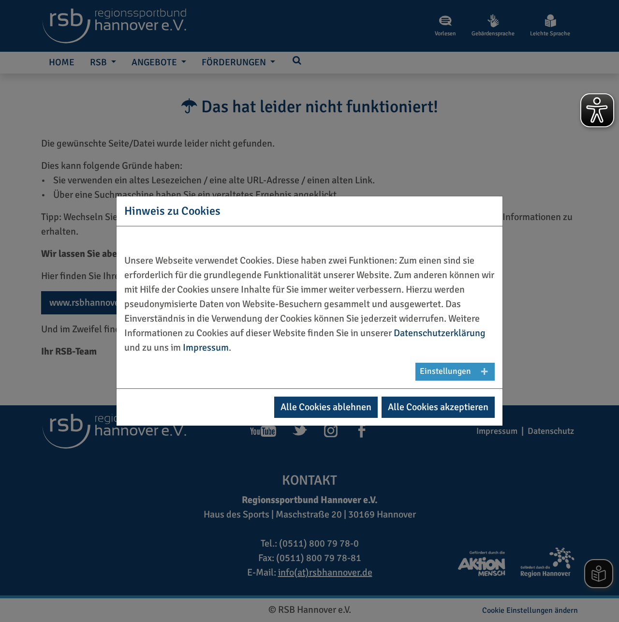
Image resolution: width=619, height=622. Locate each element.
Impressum (206, 347)
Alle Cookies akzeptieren (438, 407)
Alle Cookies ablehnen (325, 407)
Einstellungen (445, 371)
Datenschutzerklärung (440, 333)
